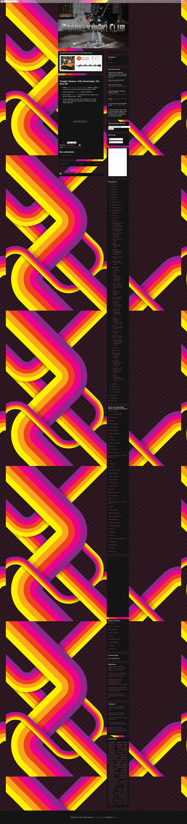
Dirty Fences (112, 449)
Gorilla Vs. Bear (113, 632)
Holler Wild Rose (113, 473)
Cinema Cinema (113, 430)
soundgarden (117, 766)
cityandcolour (112, 787)
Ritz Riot (110, 499)
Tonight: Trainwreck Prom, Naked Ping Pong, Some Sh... (116, 278)
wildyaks (111, 747)
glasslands (124, 757)
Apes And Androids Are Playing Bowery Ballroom (117, 252)
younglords (117, 793)
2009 (112, 197)
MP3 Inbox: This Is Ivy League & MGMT (117, 327)
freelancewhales (113, 772)
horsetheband (112, 785)
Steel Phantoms (113, 519)
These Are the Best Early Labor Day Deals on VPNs (116, 713)
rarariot (125, 789)
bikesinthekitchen (122, 767)
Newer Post (64, 164)
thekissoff (72, 147)
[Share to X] (72, 143)
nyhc (120, 792)
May (113, 221)
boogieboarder (122, 777)
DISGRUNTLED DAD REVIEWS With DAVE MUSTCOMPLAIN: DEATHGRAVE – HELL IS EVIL (117, 682)
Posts (112, 139)
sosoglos (117, 756)
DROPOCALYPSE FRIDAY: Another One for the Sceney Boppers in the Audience (117, 668)
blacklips (111, 756)
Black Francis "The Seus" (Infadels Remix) (116, 355)
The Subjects (112, 542)
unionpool (111, 767)
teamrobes (124, 756)
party (110, 745)
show (124, 742)
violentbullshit (111, 803)
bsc (126, 747)
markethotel (111, 789)
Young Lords (112, 551)
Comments (114, 142)
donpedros (119, 761)
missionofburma (122, 797)
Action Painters (113, 411)
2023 (112, 184)
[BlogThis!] (70, 143)
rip (126, 761)
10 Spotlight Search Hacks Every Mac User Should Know (117, 723)
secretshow (118, 774)
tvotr (123, 784)
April (113, 384)
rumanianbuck (119, 803)
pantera (110, 799)
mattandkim (123, 770)
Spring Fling (77, 92)
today (118, 762)
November (115, 205)
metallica (111, 774)
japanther (111, 770)
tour (118, 751)
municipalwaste (113, 780)
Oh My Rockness (113, 642)
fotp (116, 792)
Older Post (98, 164)
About (110, 62)
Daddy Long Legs (113, 433)
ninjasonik (120, 752)
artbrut (125, 785)
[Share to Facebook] (74, 143)
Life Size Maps (112, 479)
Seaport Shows (116, 350)
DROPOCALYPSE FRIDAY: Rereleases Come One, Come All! (117, 695)
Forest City (111, 463)
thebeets (124, 766)
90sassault (124, 793)
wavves (125, 792)
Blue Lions (111, 420)
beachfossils (123, 782)
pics (126, 752)
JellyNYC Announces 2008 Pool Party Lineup (117, 378)
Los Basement (112, 483)
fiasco (119, 784)
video (118, 742)
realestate (111, 790)
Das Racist (111, 439)
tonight (77, 147)
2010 (112, 194)
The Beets (111, 529)
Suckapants (112, 648)
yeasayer (110, 793)
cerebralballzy (122, 749)
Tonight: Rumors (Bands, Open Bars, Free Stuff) (117, 370)
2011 (112, 192)
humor (119, 747)
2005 (112, 400)
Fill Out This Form (113, 82)
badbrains (125, 800)
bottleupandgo (112, 769)
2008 (112, 200)
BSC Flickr (111, 623)
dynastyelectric (112, 784)
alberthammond (123, 795)
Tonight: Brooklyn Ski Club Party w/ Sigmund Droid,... (117, 342)
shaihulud (124, 799)
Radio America (112, 495)
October (114, 207)
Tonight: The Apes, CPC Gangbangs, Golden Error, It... (116, 312)
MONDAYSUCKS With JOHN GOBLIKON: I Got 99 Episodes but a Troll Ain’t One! (117, 689)
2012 (112, 189)
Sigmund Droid (112, 510)
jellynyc (125, 762)
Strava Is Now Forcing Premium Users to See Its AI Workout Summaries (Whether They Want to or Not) (117, 730)
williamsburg (123, 775)
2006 (112, 398)
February (115, 389)
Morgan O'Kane (113, 486)
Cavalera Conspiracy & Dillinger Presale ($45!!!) (117, 321)
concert (110, 761)
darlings (125, 769)
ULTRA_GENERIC (99, 817)
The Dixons (111, 532)
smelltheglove (117, 764)
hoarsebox (111, 797)
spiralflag (125, 802)
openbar (120, 745)
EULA (110, 460)
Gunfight (111, 467)
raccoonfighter (112, 754)
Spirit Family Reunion (114, 516)
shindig (110, 800)
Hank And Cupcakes (114, 470)
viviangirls (111, 775)
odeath (125, 780)
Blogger (114, 817)
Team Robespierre (114, 526)
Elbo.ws (110, 636)
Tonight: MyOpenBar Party (116, 245)
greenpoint (124, 772)
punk (125, 745)
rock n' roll (117, 799)
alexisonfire (111, 777)
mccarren (119, 789)
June (114, 218)
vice (126, 759)
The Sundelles (112, 545)
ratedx (110, 766)
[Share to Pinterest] (75, 143)
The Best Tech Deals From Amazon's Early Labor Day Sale (116, 708)
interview (116, 782)
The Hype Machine (114, 639)
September (115, 210)
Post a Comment (67, 155)
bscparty (111, 753)
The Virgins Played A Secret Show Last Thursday (117, 363)
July (113, 215)
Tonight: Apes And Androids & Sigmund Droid (117, 224)
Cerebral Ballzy (113, 427)
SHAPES (111, 506)
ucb (81, 147)
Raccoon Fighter (113, 492)
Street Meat (74, 94)
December (115, 202)
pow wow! (111, 489)
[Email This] (68, 143)
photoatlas (110, 802)
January (114, 392)
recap (115, 745)
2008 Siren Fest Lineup (117, 332)
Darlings (110, 436)
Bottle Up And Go (113, 424)
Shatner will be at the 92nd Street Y (77, 87)
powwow (111, 782)
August (114, 213)
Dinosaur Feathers (114, 443)
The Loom (111, 535)
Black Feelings (112, 417)
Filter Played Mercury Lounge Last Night (116, 269)
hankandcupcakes (114, 779)
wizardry (110, 792)
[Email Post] (79, 145)
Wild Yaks (111, 548)
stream (110, 749)
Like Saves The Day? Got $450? (116, 293)
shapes (110, 764)
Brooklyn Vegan (113, 629)
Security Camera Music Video (117, 298)
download (111, 751)
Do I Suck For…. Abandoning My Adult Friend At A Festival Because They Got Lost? (117, 674)
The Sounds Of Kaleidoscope (117, 538)
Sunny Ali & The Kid (114, 522)
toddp (125, 774)
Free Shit (114, 348)
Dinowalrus (111, 446)
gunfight (122, 759)
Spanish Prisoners (114, 513)
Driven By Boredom (114, 626)
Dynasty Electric (113, 452)
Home (81, 164)
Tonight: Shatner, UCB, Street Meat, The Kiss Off (117, 286)
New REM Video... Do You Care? (117, 336)
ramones (116, 802)
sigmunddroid (112, 757)
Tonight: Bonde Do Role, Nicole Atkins (117, 262)
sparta (120, 802)
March (114, 386)
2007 (112, 395)
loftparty (125, 787)
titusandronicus (123, 790)
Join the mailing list (119, 105)
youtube (124, 751)
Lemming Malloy (113, 476)
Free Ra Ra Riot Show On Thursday (117, 234)
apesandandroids (113, 759)
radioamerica (123, 754)
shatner (66, 147)
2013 (112, 186)
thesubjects (117, 800)
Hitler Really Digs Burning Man (117, 229)
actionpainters (112, 795)
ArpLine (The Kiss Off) (115, 414)
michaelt (124, 764)
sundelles (111, 762)
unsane (125, 803)
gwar (126, 784)
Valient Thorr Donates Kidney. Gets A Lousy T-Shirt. (117, 304)
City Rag (111, 645)
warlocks (110, 805)
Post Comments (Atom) (84, 170)
